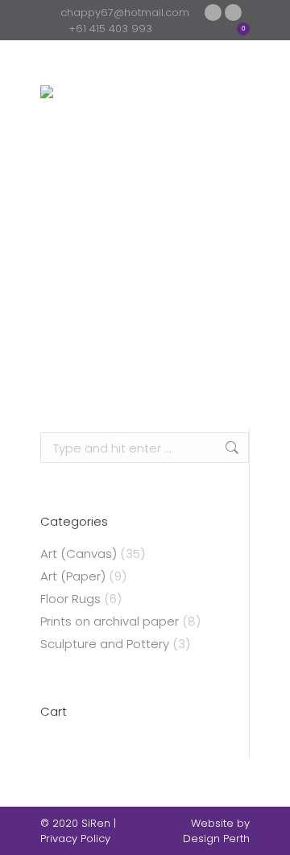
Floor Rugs (70, 598)
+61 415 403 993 (110, 28)
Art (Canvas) (78, 553)
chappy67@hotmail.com (124, 12)
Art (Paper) (73, 576)
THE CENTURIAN (145, 398)
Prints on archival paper (109, 621)
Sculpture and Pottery (104, 643)
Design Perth (216, 838)
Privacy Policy (75, 838)
